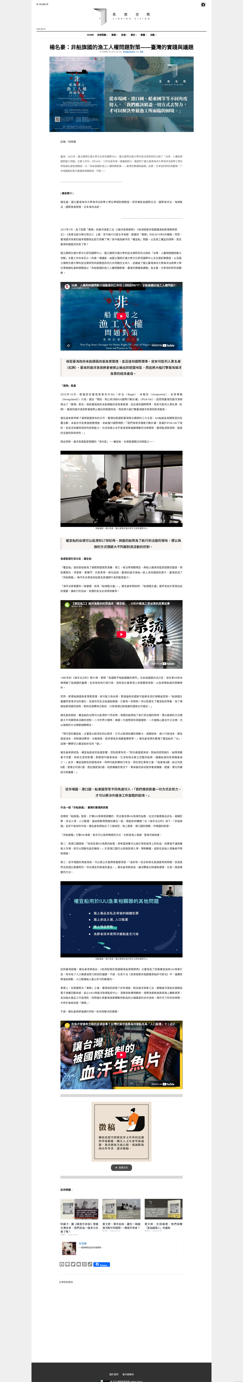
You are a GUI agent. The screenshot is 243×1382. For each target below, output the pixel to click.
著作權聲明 (128, 1374)
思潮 (123, 34)
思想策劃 (101, 34)
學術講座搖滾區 (129, 52)
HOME (90, 34)
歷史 (133, 34)
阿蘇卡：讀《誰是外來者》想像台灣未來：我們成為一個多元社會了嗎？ (79, 1228)
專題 (113, 34)
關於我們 (113, 1374)
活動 (152, 34)
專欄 (142, 34)
